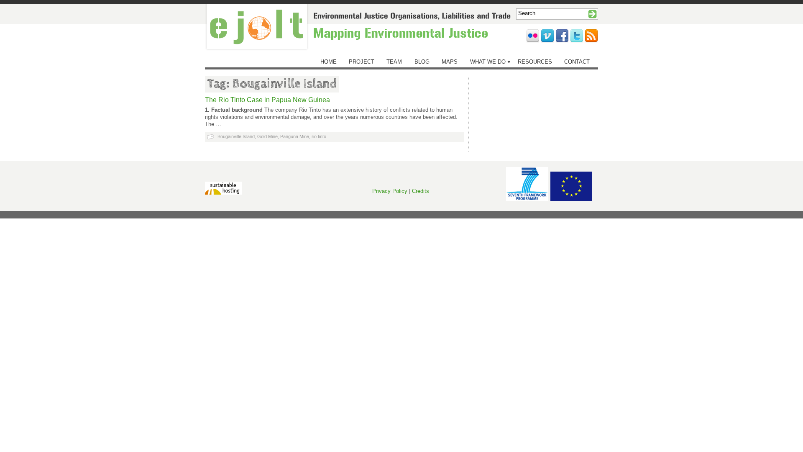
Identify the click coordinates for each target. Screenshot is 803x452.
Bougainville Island (236, 136)
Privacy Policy (389, 191)
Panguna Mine (294, 136)
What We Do (488, 62)
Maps (450, 62)
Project (361, 62)
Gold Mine (267, 136)
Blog (422, 62)
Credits (420, 191)
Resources (535, 62)
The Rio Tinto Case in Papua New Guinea (267, 99)
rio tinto (319, 136)
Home (328, 62)
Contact (577, 62)
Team (394, 62)
